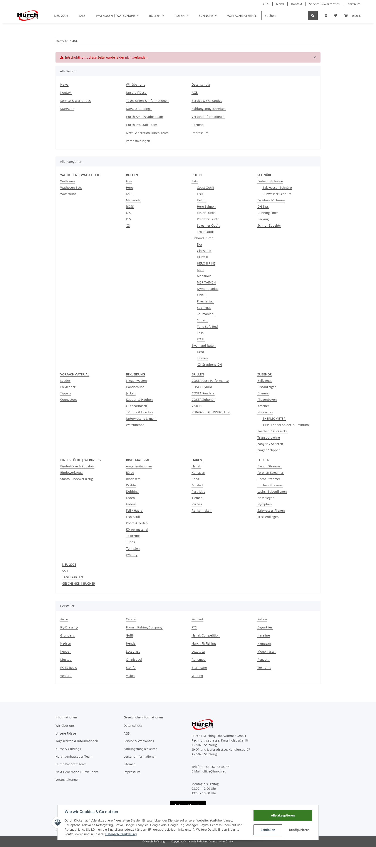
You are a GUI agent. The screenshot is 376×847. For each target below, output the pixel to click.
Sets (195, 181)
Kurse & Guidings (138, 109)
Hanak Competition (206, 635)
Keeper (65, 651)
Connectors (68, 399)
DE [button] (263, 4)
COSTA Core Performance (210, 381)
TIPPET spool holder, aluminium (286, 425)
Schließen (267, 830)
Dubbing (132, 491)
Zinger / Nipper (268, 450)
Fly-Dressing (69, 627)
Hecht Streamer (268, 479)
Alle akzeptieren (283, 815)
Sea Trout (204, 308)
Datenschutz (201, 84)
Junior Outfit (206, 213)
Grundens (67, 635)
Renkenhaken (202, 510)
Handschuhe (135, 387)
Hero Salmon (206, 206)
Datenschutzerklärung (121, 834)
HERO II (202, 257)
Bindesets (133, 479)
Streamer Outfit (208, 225)
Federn (131, 504)
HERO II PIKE (206, 263)
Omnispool (134, 659)
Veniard (66, 676)
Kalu (129, 194)
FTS (194, 627)
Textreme (133, 536)
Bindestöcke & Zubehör (77, 466)
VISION (197, 406)
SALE (65, 571)
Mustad (197, 485)
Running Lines (267, 213)
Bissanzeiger (266, 387)
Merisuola (133, 200)
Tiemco (197, 498)
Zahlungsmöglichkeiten (209, 109)
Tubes (130, 542)
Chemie (263, 393)
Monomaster (266, 651)
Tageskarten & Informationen (147, 100)
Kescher (263, 406)
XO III (201, 339)
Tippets (65, 393)
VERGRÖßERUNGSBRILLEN (211, 412)
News (280, 4)
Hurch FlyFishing (204, 643)
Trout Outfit (205, 232)
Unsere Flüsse (136, 92)
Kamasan (198, 472)
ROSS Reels (68, 667)
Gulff (129, 635)
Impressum (200, 133)
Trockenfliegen (268, 517)
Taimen (202, 358)
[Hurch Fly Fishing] (27, 15)
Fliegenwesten (136, 381)
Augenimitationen (139, 466)
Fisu (129, 181)
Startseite (354, 4)
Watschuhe (68, 194)
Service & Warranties (324, 4)
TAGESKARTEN (72, 577)
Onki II (201, 295)
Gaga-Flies (264, 627)
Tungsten (133, 548)
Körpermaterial (137, 529)
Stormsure (199, 667)
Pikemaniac (205, 301)
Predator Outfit (208, 219)
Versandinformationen (208, 117)
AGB (195, 92)
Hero (129, 187)
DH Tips (263, 206)
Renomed (199, 659)
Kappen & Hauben (139, 399)
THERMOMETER (274, 418)
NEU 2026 (69, 564)
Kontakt (296, 4)
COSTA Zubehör (203, 399)
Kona (195, 479)
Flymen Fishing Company (144, 627)
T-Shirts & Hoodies (139, 412)
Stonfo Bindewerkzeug (76, 479)
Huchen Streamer (270, 485)
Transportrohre (268, 437)
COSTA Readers (203, 393)
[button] (326, 15)
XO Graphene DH (209, 364)
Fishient (197, 619)
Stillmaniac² (205, 314)
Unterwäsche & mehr (141, 418)
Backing (263, 219)
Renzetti (263, 659)
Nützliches (265, 412)
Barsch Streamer (269, 466)
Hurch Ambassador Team (144, 117)
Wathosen (67, 181)
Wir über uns (135, 84)
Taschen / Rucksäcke (272, 431)
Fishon (262, 619)
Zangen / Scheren (270, 444)
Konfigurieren (299, 830)
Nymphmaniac (207, 289)
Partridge (198, 491)
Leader (65, 381)
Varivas (197, 504)
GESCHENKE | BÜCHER (78, 583)
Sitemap (198, 125)
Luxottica (198, 651)
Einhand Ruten (202, 238)
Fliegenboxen (267, 399)
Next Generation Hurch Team (147, 133)
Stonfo (130, 667)
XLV (128, 219)
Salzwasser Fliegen (271, 510)
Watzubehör (135, 425)
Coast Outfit (205, 187)
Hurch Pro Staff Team (141, 125)
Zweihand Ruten (204, 345)
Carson (131, 619)
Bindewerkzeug (71, 472)
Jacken (130, 393)
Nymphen (264, 504)
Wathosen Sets (71, 187)
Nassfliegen (265, 498)
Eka (199, 244)
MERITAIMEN (206, 282)
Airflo (64, 619)
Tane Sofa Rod (207, 326)
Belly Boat (264, 381)
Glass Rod (204, 251)
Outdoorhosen (136, 406)
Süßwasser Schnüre (277, 194)
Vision (130, 676)
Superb (202, 320)
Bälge (130, 472)
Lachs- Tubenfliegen (272, 491)
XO (128, 225)
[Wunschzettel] (336, 15)
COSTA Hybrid (202, 387)
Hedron (65, 643)
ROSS (130, 206)
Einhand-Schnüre (270, 181)
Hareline (263, 635)
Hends (130, 643)
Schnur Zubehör (269, 225)
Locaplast (133, 651)
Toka (200, 333)
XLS (128, 213)
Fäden (130, 498)
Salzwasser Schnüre (277, 187)
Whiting (131, 555)
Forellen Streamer (270, 472)
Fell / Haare (134, 510)
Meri (200, 270)
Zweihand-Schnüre (271, 200)
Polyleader (68, 387)
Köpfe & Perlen (137, 523)
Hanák (196, 466)
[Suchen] (313, 15)
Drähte (131, 485)
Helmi (201, 200)
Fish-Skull (133, 517)
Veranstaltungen (138, 141)
